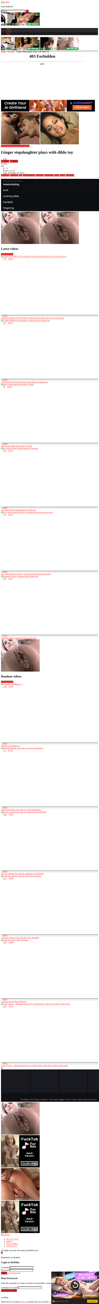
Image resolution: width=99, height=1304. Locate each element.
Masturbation (29, 175)
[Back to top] (2, 1253)
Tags (8, 34)
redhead (40, 175)
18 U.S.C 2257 (12, 1239)
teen (57, 175)
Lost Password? (14, 1273)
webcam (70, 175)
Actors (9, 31)
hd (21, 175)
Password (5, 1270)
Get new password (9, 1290)
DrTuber (11, 52)
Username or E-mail (9, 1288)
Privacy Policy (12, 1244)
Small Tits (50, 175)
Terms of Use (11, 1246)
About (5, 161)
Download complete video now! (16, 146)
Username (5, 1267)
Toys (63, 175)
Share (14, 161)
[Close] (2, 1255)
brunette (15, 175)
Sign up (24, 1302)
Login (4, 1273)
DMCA (9, 1241)
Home (8, 29)
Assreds (11, 171)
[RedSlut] (5, 2)
